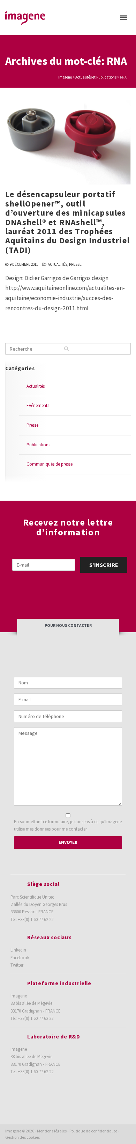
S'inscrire (103, 564)
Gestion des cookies (22, 1137)
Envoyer (68, 842)
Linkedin (18, 950)
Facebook (19, 958)
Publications (38, 445)
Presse (75, 264)
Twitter (16, 965)
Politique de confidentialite (93, 1130)
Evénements (38, 405)
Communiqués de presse (50, 464)
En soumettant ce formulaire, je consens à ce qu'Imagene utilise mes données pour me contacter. (68, 825)
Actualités (57, 264)
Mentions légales (52, 1130)
